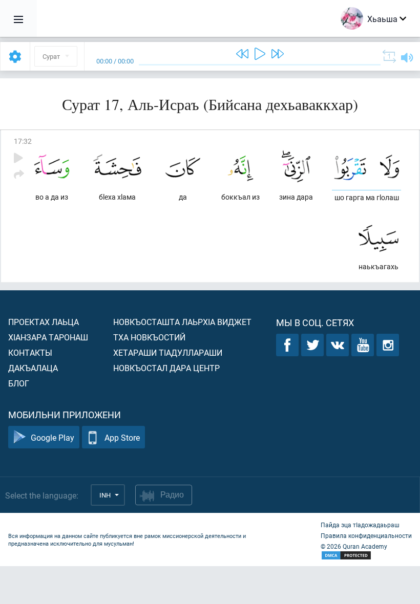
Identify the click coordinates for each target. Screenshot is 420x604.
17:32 (23, 141)
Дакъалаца (33, 367)
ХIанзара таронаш (48, 337)
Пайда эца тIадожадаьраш (360, 525)
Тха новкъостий (149, 337)
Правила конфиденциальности (366, 535)
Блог (18, 383)
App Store (122, 437)
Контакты (30, 352)
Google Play (52, 437)
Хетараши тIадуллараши (167, 352)
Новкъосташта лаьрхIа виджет (182, 321)
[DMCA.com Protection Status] (366, 555)
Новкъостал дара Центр (166, 367)
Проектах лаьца (43, 321)
